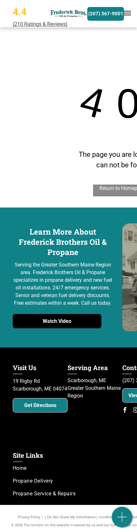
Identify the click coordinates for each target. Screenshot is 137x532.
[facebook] (125, 411)
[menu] (127, 13)
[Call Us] (122, 520)
